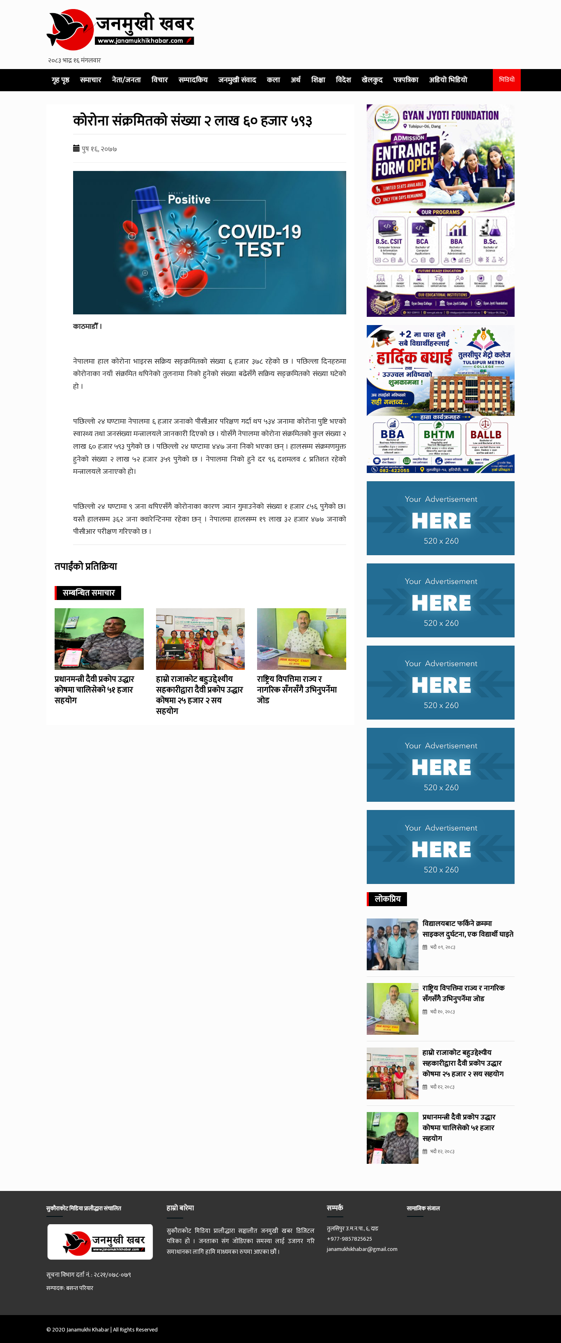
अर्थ (296, 80)
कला (273, 80)
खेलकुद (372, 80)
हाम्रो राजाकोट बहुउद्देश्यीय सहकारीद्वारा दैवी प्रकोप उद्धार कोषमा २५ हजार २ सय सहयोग (199, 695)
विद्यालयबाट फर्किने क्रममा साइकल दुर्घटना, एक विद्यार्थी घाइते (468, 929)
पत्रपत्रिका (405, 80)
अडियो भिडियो (448, 80)
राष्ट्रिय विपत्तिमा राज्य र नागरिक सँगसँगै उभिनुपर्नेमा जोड (297, 690)
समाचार (90, 80)
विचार (160, 80)
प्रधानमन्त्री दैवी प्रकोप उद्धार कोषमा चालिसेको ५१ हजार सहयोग (94, 690)
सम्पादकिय (193, 80)
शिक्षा (318, 80)
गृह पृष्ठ (60, 80)
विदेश (343, 80)
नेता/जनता (126, 80)
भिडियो (507, 79)
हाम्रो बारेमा (180, 1208)
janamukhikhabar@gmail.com (362, 1249)
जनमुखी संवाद (237, 80)
